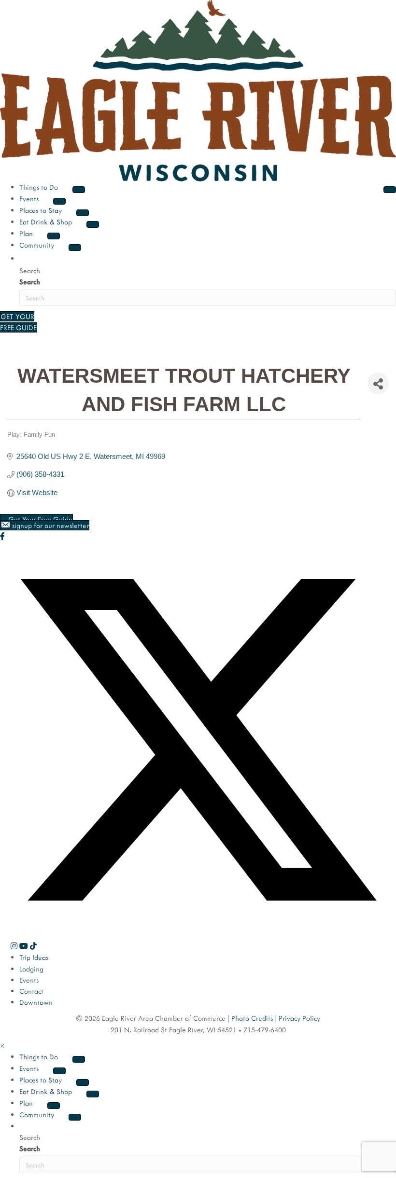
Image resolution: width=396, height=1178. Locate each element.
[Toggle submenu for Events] (59, 201)
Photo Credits (252, 1018)
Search (29, 281)
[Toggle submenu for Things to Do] (78, 189)
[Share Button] (378, 383)
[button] (23, 257)
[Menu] (389, 189)
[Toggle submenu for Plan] (53, 236)
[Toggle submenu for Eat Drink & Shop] (92, 224)
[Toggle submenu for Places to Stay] (82, 212)
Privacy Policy (299, 1018)
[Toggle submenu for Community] (75, 247)
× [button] (2, 1045)
